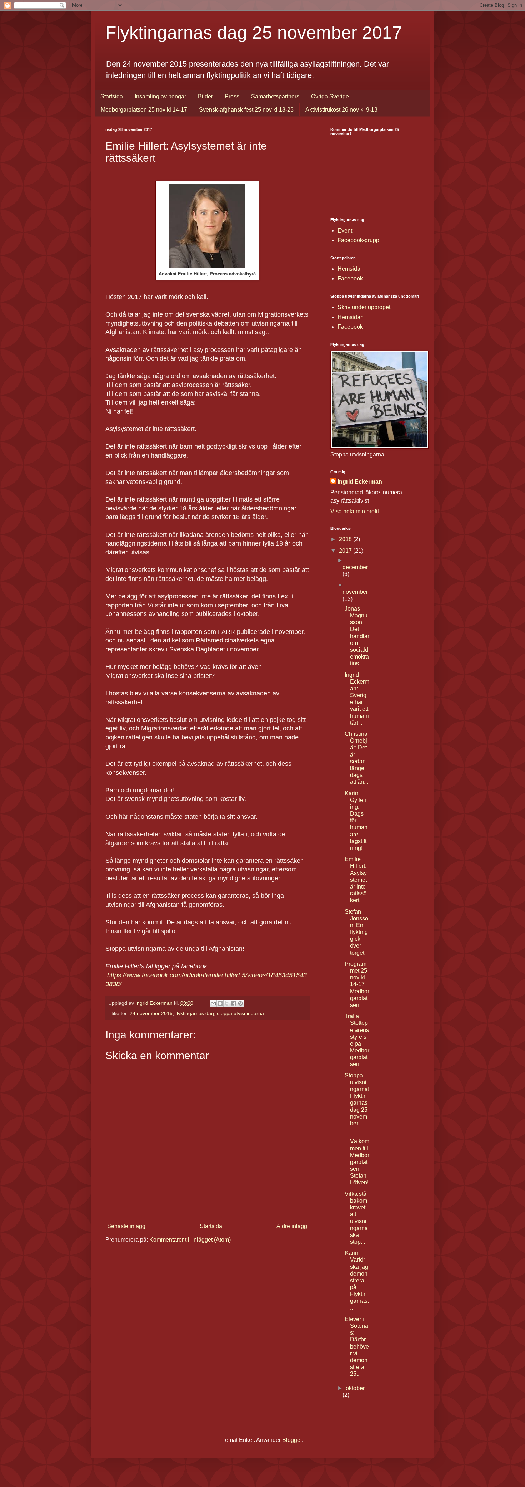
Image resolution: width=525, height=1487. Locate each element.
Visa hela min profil (354, 511)
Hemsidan (351, 317)
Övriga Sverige (330, 96)
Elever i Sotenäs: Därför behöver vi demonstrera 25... (357, 1346)
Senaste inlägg (126, 1226)
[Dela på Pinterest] (240, 1003)
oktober (355, 1388)
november (355, 592)
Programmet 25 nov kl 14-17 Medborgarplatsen (357, 984)
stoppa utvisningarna (240, 1013)
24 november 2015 (151, 1013)
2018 (346, 539)
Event (345, 231)
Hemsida (349, 269)
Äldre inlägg (291, 1226)
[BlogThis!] (220, 1003)
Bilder (205, 96)
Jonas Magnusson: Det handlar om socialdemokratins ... (357, 636)
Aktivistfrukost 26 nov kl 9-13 (341, 110)
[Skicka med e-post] (213, 1003)
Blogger (292, 1440)
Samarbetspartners (275, 96)
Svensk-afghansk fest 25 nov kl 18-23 (246, 110)
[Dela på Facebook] (233, 1003)
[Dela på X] (226, 1003)
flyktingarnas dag (194, 1013)
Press (232, 96)
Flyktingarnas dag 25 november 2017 (253, 33)
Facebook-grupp (358, 240)
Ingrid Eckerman (360, 482)
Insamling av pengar (160, 96)
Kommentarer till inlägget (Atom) (190, 1240)
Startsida (111, 96)
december (355, 567)
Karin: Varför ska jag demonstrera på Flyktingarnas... (357, 1280)
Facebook (350, 278)
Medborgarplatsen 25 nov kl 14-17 (144, 110)
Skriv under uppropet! (365, 307)
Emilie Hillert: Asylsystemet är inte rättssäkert (356, 879)
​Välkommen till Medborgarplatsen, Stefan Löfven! (359, 1161)
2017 (346, 551)
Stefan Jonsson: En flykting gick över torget (356, 932)
